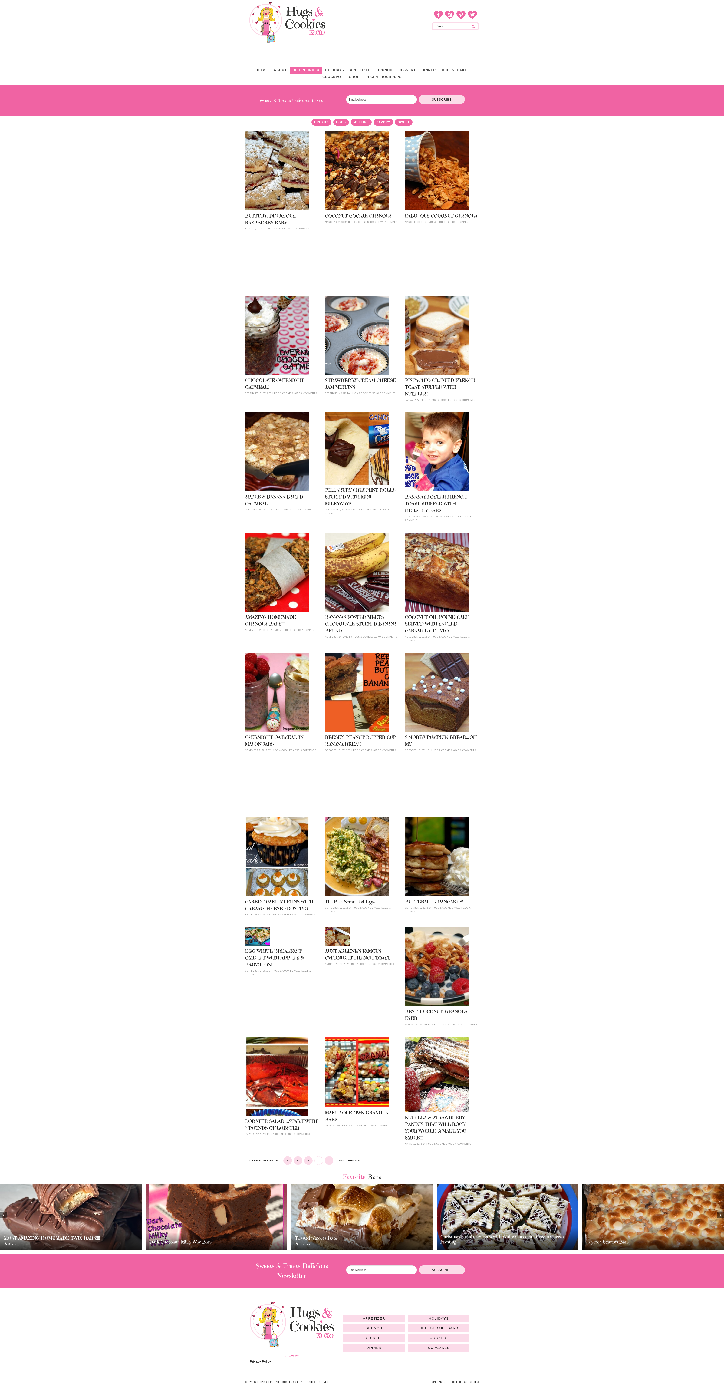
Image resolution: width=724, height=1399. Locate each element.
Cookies (439, 1338)
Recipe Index (457, 1382)
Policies (473, 1382)
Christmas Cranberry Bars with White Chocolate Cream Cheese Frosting (211, 1239)
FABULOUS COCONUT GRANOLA (441, 216)
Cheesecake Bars (438, 1328)
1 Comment (463, 222)
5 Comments (308, 750)
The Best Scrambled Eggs (350, 902)
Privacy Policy (260, 1361)
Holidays (439, 1318)
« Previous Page (263, 1160)
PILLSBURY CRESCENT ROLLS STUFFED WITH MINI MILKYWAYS (360, 496)
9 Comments (388, 393)
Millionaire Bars (456, 1242)
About (443, 1382)
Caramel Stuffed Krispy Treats (615, 1238)
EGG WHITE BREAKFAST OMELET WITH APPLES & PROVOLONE (274, 958)
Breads (321, 122)
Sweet (404, 122)
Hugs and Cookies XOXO (287, 22)
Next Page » (349, 1160)
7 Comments (309, 630)
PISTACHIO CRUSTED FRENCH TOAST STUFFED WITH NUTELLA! (440, 387)
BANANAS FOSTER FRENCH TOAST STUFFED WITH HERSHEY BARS (436, 503)
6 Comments (309, 393)
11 (329, 1160)
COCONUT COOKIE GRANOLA (358, 216)
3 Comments (389, 637)
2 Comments (303, 229)
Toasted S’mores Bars (25, 1238)
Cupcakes (439, 1348)
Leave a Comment (388, 222)
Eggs (341, 122)
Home (433, 1382)
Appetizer (374, 1318)
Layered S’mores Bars (316, 1242)
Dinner (374, 1348)
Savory (383, 122)
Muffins (361, 122)
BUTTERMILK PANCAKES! (434, 902)
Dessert (374, 1338)
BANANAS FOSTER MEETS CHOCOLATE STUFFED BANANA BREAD (361, 624)
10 (319, 1160)
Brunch (374, 1328)
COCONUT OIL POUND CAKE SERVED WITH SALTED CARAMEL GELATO (437, 624)
